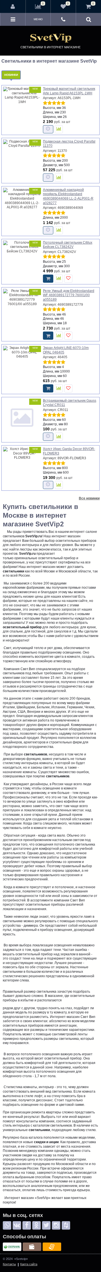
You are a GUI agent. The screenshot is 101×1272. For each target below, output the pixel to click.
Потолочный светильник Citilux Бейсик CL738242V (67, 245)
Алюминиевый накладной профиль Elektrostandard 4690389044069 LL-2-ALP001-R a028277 (68, 196)
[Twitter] (46, 1225)
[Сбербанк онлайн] (12, 1247)
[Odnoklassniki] (36, 1225)
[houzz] (66, 1225)
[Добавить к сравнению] (59, 129)
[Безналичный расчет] (52, 1247)
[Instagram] (56, 1225)
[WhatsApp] (7, 1225)
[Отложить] (68, 279)
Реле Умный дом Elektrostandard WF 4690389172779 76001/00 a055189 (68, 295)
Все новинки (89, 498)
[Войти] (13, 6)
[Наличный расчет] (32, 1247)
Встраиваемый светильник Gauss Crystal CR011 (69, 403)
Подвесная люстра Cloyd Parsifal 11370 (69, 144)
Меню (38, 19)
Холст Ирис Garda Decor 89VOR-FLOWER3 (69, 451)
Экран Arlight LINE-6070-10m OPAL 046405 (66, 350)
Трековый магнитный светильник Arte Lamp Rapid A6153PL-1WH (69, 91)
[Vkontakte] (17, 1225)
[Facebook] (26, 1225)
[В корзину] (48, 279)
